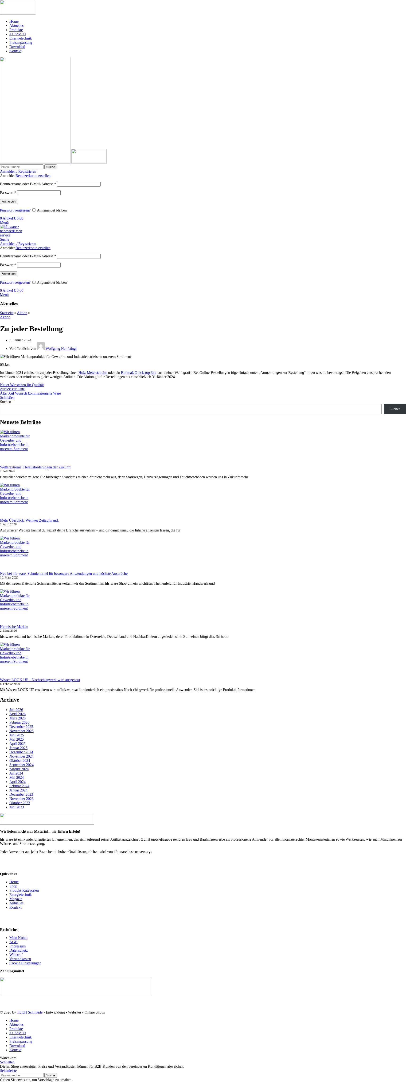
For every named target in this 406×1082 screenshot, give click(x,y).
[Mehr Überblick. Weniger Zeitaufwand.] (17, 500)
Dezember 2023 (21, 794)
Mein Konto (18, 938)
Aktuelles (16, 903)
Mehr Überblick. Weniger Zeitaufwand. (29, 520)
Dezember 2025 (21, 727)
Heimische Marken (14, 627)
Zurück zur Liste (12, 389)
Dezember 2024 (21, 752)
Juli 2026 (16, 710)
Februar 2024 (19, 786)
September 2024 (21, 765)
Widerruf (16, 955)
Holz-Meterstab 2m (92, 373)
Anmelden (9, 201)
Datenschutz (18, 950)
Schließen (7, 397)
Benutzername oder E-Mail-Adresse (28, 184)
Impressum (17, 946)
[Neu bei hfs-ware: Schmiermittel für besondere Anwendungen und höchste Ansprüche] (17, 553)
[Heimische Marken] (17, 607)
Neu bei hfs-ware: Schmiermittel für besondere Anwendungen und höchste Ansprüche (64, 573)
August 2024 (19, 769)
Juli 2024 (16, 773)
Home (14, 882)
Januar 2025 (18, 748)
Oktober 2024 (19, 761)
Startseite (6, 313)
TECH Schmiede (30, 1012)
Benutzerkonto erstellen (33, 176)
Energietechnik (20, 895)
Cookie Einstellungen (25, 963)
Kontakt (15, 907)
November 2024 (21, 756)
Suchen (5, 402)
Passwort (8, 193)
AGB (13, 942)
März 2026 (17, 718)
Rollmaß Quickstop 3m (138, 373)
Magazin (15, 899)
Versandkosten (20, 959)
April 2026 (17, 714)
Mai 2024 (16, 777)
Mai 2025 (16, 739)
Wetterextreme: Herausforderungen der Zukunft (35, 467)
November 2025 (21, 731)
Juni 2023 (16, 807)
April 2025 (17, 744)
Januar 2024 (18, 790)
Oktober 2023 (19, 803)
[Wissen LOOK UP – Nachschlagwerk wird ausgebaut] (17, 660)
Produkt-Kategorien (24, 890)
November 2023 (21, 799)
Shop (13, 886)
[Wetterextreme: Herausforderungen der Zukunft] (17, 447)
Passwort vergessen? (15, 210)
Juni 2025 (16, 735)
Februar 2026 (19, 722)
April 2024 (17, 782)
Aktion (22, 313)
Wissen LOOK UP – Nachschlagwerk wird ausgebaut (40, 680)
